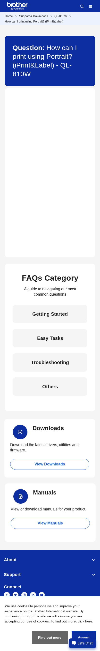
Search (81, 6)
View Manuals (50, 523)
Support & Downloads (33, 16)
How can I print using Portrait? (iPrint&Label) (34, 21)
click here (85, 621)
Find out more (49, 637)
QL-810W (60, 16)
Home (9, 16)
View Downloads (49, 464)
